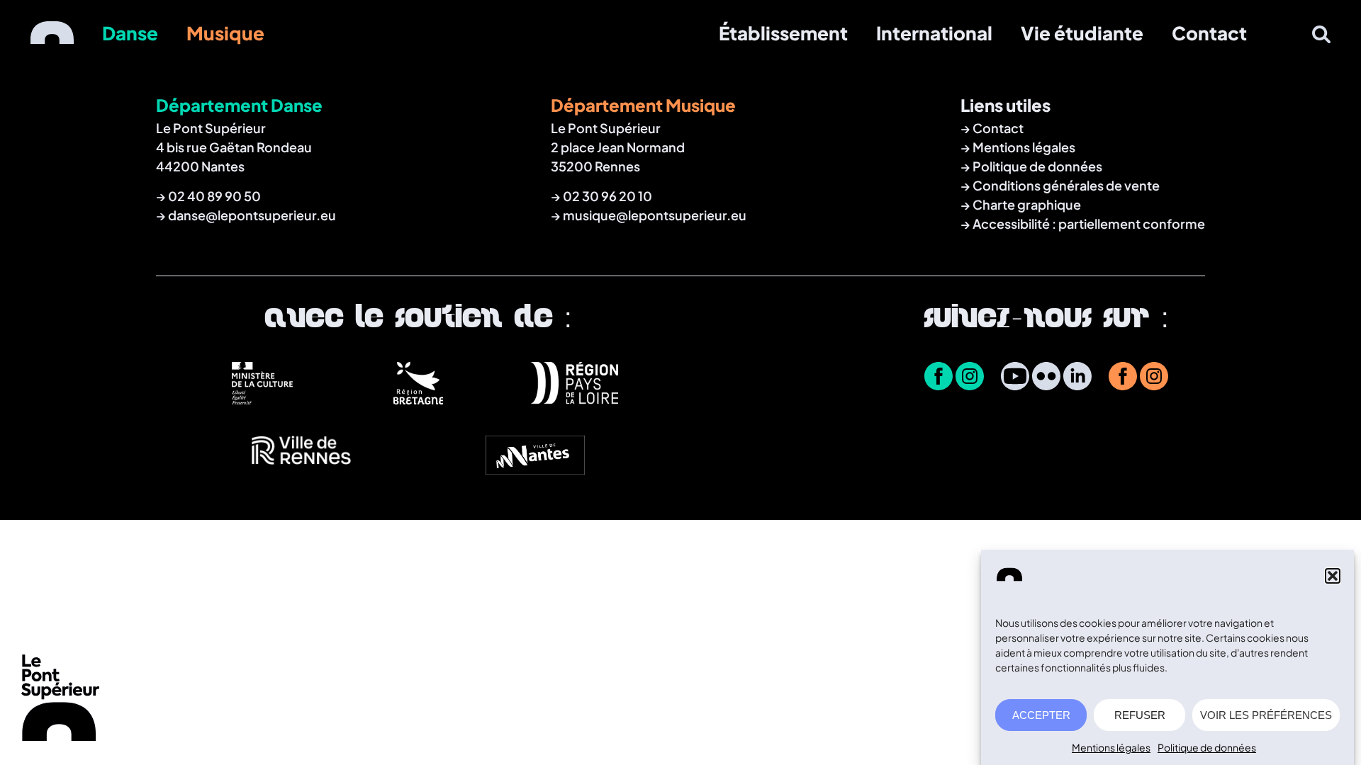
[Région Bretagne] (418, 399)
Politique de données (1207, 747)
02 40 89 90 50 (214, 196)
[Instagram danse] (969, 377)
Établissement (783, 33)
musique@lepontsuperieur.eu (654, 215)
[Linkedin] (1077, 377)
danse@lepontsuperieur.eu (252, 215)
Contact (1209, 33)
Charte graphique (1027, 204)
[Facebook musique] (1122, 377)
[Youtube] (1015, 377)
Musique (225, 33)
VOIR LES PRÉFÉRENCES (1266, 715)
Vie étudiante (1082, 33)
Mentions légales (1111, 747)
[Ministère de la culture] (262, 399)
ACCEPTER (1041, 715)
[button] (1333, 576)
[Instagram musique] (1154, 377)
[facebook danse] (938, 377)
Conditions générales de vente (1066, 185)
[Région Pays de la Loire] (574, 399)
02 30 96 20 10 (607, 196)
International (934, 33)
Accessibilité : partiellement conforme (1089, 223)
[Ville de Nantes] (535, 470)
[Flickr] (1046, 377)
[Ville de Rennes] (301, 470)
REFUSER (1139, 715)
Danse (130, 33)
